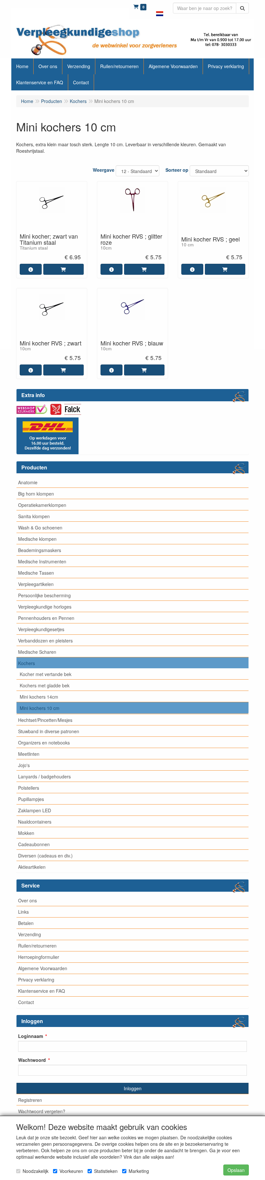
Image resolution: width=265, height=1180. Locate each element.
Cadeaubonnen (34, 844)
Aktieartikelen (32, 867)
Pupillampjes (31, 799)
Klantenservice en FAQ (41, 991)
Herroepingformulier (38, 957)
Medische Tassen (36, 572)
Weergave (103, 170)
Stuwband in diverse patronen (48, 731)
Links (23, 911)
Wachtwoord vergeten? (41, 1111)
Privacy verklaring (36, 979)
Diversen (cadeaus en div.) (45, 855)
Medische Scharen (37, 652)
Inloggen (133, 1088)
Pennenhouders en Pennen (46, 618)
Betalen (26, 923)
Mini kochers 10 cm (39, 708)
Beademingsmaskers (39, 550)
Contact (26, 1002)
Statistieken (106, 1171)
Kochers (26, 663)
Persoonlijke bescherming (44, 595)
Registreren (30, 1100)
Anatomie (27, 482)
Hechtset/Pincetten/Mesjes (45, 720)
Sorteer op (176, 170)
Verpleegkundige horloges (44, 606)
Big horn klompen (36, 493)
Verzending (29, 934)
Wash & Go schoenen (40, 527)
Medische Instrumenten (42, 561)
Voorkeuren (71, 1171)
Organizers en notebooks (44, 742)
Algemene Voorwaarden (42, 968)
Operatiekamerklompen (42, 505)
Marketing (139, 1171)
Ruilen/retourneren (37, 945)
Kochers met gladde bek (44, 685)
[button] (159, 9)
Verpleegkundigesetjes (41, 629)
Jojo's (24, 765)
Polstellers (28, 788)
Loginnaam (30, 1036)
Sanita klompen (34, 516)
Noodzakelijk (35, 1171)
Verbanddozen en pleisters (45, 640)
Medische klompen (37, 539)
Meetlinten (28, 754)
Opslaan (236, 1170)
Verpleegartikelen (36, 584)
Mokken (26, 833)
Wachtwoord (32, 1060)
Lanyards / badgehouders (44, 776)
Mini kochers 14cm (39, 696)
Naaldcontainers (34, 821)
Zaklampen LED (34, 810)
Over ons (27, 900)
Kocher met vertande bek (45, 674)
